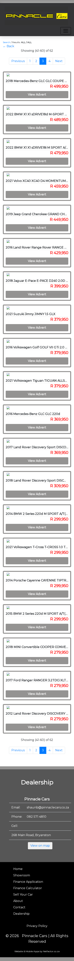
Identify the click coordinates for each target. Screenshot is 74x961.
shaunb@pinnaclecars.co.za (48, 807)
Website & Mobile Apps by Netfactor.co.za (37, 951)
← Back (8, 46)
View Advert (37, 94)
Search (6, 42)
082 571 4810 (36, 816)
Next (59, 61)
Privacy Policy (37, 926)
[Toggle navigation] (65, 31)
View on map (40, 845)
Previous (18, 61)
